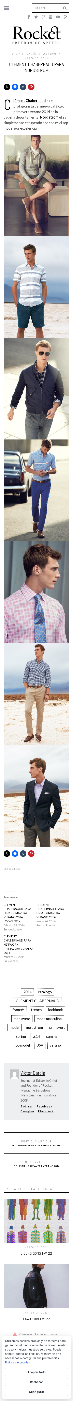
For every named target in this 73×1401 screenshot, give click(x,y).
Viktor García (26, 53)
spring (21, 1036)
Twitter (26, 1106)
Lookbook (50, 53)
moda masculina (49, 1018)
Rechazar (36, 1382)
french (36, 1009)
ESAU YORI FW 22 (36, 1318)
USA (39, 1045)
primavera (57, 1027)
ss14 (36, 1036)
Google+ (27, 1111)
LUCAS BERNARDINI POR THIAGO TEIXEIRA (36, 1143)
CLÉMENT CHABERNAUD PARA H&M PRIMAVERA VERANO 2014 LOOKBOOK (17, 913)
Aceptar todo (37, 1372)
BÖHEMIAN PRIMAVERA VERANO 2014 (36, 1164)
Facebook (45, 1106)
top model (22, 1045)
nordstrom (34, 1027)
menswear (22, 1018)
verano (55, 1045)
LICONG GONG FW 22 (36, 1253)
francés (18, 1009)
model (14, 1027)
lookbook (55, 1009)
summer (52, 1036)
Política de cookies (17, 1362)
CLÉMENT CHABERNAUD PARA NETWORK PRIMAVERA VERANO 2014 (18, 944)
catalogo (45, 992)
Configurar (36, 1391)
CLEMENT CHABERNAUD (37, 1001)
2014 (27, 992)
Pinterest (46, 1111)
